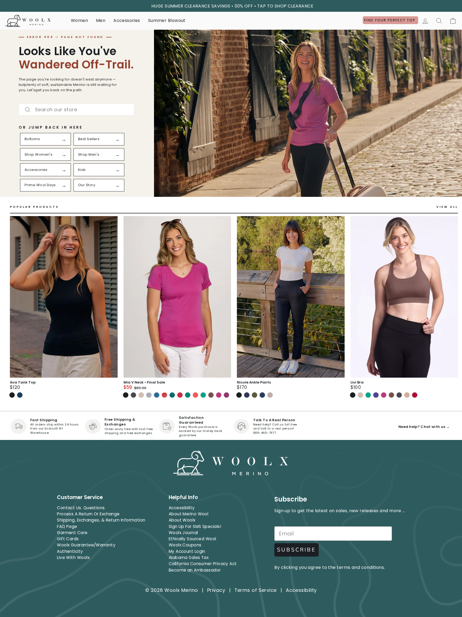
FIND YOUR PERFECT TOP (390, 20)
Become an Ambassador (195, 570)
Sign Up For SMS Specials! (195, 526)
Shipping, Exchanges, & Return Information (101, 520)
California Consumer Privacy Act (203, 563)
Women (79, 20)
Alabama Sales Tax (189, 557)
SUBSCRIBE (296, 549)
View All (447, 207)
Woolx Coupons (185, 545)
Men (100, 20)
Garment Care (72, 532)
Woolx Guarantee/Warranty (86, 545)
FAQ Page (67, 526)
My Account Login (187, 551)
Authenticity (70, 551)
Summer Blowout (167, 20)
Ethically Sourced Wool (192, 539)
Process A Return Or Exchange (88, 514)
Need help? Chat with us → (424, 426)
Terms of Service (255, 590)
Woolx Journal (183, 532)
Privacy (216, 590)
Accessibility (182, 508)
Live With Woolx (73, 557)
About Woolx (182, 520)
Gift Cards (68, 539)
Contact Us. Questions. (81, 508)
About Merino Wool (189, 514)
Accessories (126, 20)
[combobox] (76, 110)
